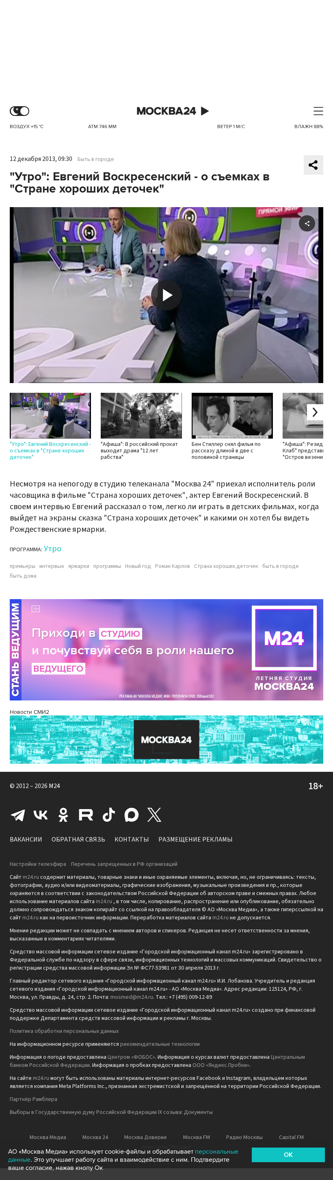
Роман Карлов (172, 566)
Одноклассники (63, 815)
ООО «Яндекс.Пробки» (220, 1065)
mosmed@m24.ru (131, 997)
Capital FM (291, 1137)
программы (107, 566)
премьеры (22, 566)
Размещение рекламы (195, 839)
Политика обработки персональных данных (64, 1031)
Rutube (86, 815)
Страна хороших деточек (226, 566)
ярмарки (78, 566)
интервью (51, 566)
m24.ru (31, 877)
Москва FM (196, 1137)
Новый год (138, 566)
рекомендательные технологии (160, 1044)
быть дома (23, 576)
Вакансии (26, 839)
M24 (54, 786)
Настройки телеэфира (38, 864)
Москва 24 (166, 111)
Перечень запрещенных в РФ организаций (124, 864)
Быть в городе (96, 159)
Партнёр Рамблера (33, 1099)
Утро (52, 549)
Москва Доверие (145, 1137)
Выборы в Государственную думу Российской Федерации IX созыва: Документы (111, 1112)
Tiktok (109, 815)
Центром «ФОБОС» (131, 1057)
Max (131, 815)
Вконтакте (40, 815)
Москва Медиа (48, 1137)
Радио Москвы (244, 1137)
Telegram (18, 815)
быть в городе (280, 566)
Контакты (132, 839)
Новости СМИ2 (29, 712)
